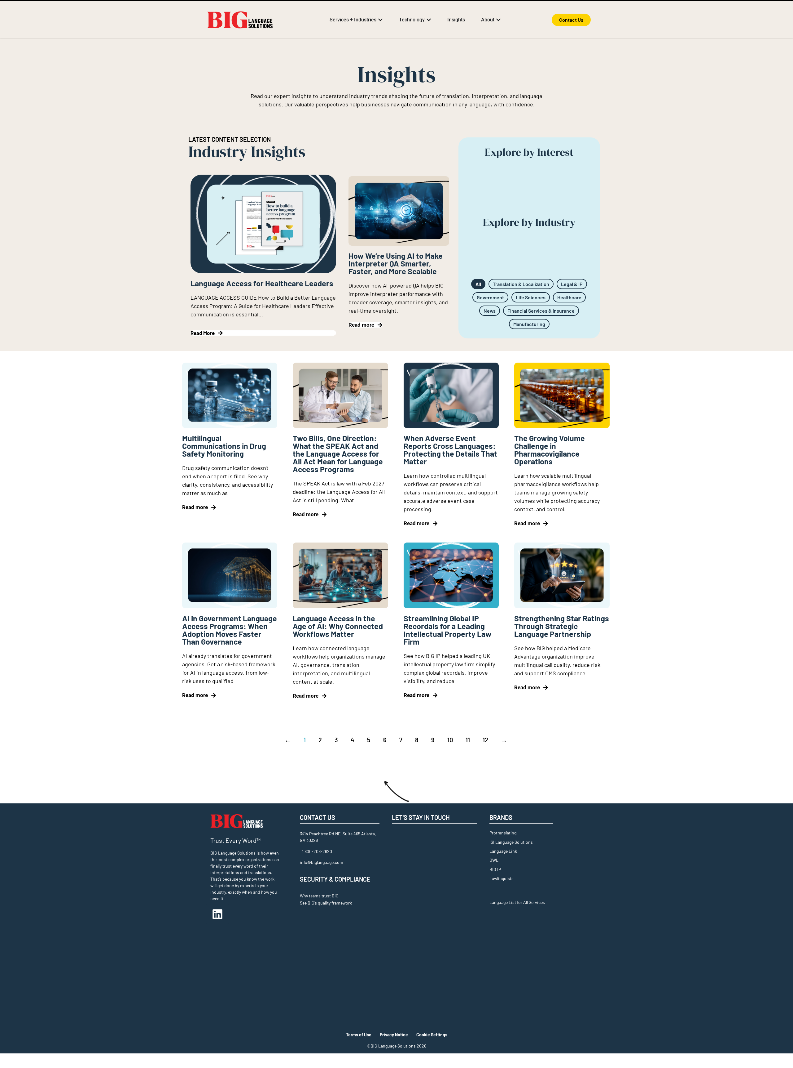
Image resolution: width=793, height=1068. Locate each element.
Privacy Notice (394, 1034)
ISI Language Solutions (511, 842)
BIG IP (495, 869)
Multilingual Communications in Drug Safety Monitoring (224, 445)
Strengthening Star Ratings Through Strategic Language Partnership (561, 626)
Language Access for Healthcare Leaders (262, 283)
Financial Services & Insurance (541, 311)
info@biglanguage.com (321, 862)
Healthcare (569, 297)
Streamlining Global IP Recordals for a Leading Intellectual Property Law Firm (448, 630)
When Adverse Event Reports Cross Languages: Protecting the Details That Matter (450, 449)
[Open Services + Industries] (380, 20)
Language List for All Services (517, 902)
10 (450, 740)
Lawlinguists (501, 878)
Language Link (503, 851)
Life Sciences (530, 297)
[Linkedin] (217, 914)
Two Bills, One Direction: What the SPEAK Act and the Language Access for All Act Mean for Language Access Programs (338, 453)
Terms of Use (358, 1034)
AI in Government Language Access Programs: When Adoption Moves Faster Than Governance (229, 630)
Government (490, 297)
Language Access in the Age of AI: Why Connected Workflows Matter (338, 626)
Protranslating (502, 832)
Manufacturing (529, 324)
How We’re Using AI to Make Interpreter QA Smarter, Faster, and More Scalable (395, 263)
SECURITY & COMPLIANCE (335, 879)
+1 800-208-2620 (316, 851)
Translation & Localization (521, 284)
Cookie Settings (431, 1034)
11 (468, 740)
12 (485, 740)
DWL (493, 860)
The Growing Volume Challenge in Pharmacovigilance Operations (549, 449)
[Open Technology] (428, 20)
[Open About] (498, 20)
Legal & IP (572, 284)
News (490, 311)
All (478, 284)
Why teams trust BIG (319, 895)
